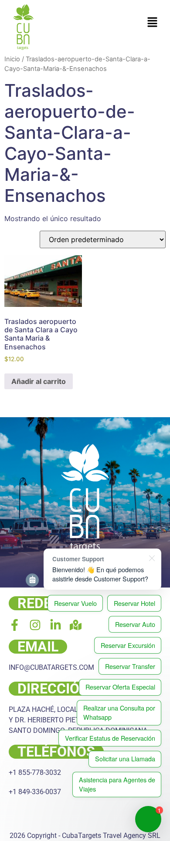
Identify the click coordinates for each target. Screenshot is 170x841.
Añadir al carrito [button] (38, 381)
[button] (152, 22)
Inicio (12, 59)
